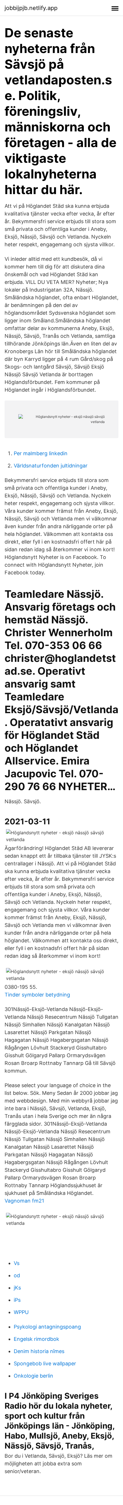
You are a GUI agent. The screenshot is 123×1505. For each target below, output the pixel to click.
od (17, 1275)
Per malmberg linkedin (41, 453)
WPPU (21, 1312)
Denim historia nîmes (39, 1351)
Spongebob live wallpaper (45, 1363)
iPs (17, 1300)
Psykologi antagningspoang (47, 1327)
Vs (16, 1263)
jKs (17, 1288)
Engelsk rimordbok (36, 1339)
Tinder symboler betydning (37, 995)
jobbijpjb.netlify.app (31, 8)
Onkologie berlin (33, 1376)
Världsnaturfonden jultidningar (51, 466)
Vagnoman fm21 (24, 1201)
